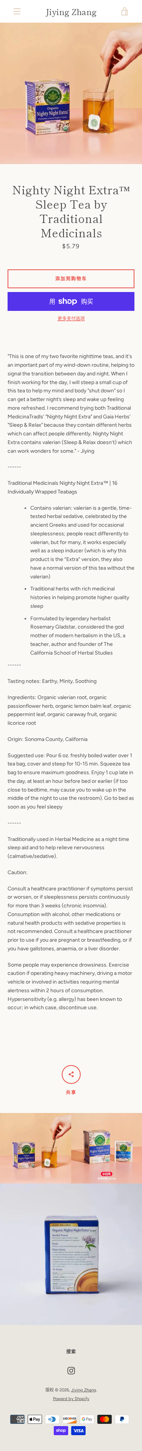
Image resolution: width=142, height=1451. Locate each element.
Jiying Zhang (71, 11)
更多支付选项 (71, 318)
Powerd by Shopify (71, 1398)
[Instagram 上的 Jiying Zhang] (71, 1370)
